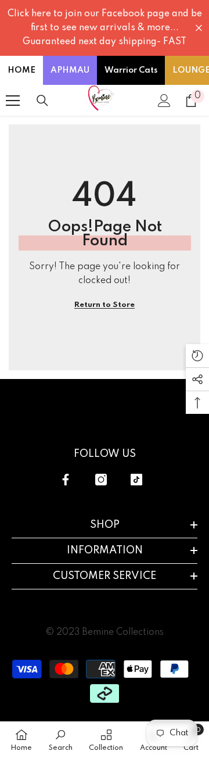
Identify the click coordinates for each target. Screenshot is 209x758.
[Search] (42, 101)
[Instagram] (101, 479)
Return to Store (104, 305)
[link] (61, 740)
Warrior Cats (131, 70)
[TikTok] (136, 479)
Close (198, 28)
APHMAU (70, 70)
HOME (21, 70)
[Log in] (164, 100)
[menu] (13, 101)
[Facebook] (65, 479)
